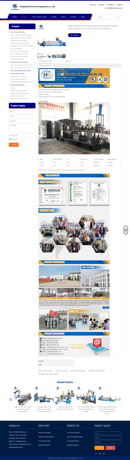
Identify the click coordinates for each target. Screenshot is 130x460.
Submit (99, 448)
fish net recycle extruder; (78, 371)
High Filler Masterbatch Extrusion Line (22, 82)
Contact (73, 17)
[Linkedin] (99, 453)
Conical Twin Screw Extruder (19, 51)
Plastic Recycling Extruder (19, 62)
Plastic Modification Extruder (19, 56)
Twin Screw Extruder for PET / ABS (21, 65)
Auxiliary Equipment (17, 85)
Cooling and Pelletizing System (19, 93)
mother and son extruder (97, 371)
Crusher (12, 88)
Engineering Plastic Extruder (18, 40)
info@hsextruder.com (19, 432)
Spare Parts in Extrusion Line (19, 98)
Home (14, 17)
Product (24, 17)
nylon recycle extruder (45, 371)
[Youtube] (103, 453)
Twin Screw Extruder (39, 17)
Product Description (45, 65)
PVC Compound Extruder (18, 76)
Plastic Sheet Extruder (17, 59)
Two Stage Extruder (17, 73)
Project (54, 17)
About (63, 17)
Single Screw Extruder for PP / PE (20, 68)
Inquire (75, 35)
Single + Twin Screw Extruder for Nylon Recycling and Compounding (23, 409)
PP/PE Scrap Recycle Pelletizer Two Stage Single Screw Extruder (86, 409)
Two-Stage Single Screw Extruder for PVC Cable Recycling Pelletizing (43, 409)
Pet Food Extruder (16, 48)
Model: (41, 61)
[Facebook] (96, 453)
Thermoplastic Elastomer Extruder (20, 38)
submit (14, 145)
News (83, 17)
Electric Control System (17, 96)
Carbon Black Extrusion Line (19, 79)
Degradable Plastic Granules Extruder (21, 46)
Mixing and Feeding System (18, 90)
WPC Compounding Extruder (19, 54)
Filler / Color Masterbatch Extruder (21, 35)
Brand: (68, 61)
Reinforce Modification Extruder (20, 43)
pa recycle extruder (61, 371)
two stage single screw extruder (48, 374)
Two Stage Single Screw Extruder (20, 70)
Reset (110, 448)
